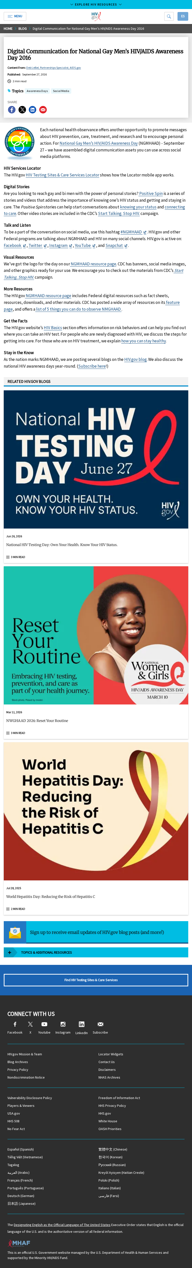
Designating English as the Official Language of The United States (62, 1225)
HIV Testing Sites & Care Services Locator (62, 175)
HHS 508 (14, 1121)
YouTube (83, 245)
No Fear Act (16, 1129)
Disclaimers (107, 1069)
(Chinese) (112, 1149)
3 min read (18, 557)
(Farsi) (108, 1196)
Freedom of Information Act (119, 1098)
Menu (18, 16)
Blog (22, 28)
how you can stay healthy (143, 341)
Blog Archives (18, 1062)
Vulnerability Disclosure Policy (30, 1098)
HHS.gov (104, 1113)
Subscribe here (92, 366)
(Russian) (112, 1165)
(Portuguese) (26, 1188)
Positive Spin (150, 193)
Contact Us (106, 1062)
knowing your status (138, 207)
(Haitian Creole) (121, 1172)
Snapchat (115, 245)
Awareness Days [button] (37, 91)
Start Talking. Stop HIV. (119, 213)
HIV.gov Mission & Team (25, 1054)
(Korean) (110, 1157)
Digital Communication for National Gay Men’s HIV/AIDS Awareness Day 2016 (88, 28)
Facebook (13, 245)
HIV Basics (53, 327)
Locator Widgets (110, 1054)
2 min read (18, 909)
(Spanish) (21, 1149)
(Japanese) (22, 1203)
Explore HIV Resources (96, 4)
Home (8, 28)
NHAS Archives (109, 1077)
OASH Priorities (110, 1129)
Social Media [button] (61, 91)
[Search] (169, 16)
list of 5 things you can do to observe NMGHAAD (78, 309)
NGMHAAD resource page (93, 264)
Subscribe (100, 1032)
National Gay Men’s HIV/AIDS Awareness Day (99, 143)
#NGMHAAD (131, 232)
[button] (96, 547)
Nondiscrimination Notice (26, 1077)
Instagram (58, 245)
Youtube (44, 1032)
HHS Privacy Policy (112, 1105)
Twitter (35, 245)
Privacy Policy (18, 1069)
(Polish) (108, 1180)
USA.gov (14, 1113)
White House (107, 1121)
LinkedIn (82, 1033)
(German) (21, 1196)
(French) (20, 1180)
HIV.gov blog (135, 359)
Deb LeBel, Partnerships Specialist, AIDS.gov (53, 67)
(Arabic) (19, 1172)
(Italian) (109, 1188)
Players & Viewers (21, 1105)
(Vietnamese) (25, 1157)
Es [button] (182, 16)
